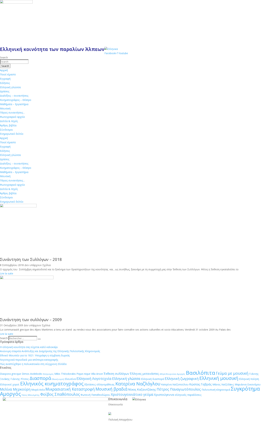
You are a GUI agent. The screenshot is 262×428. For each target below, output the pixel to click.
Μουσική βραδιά (111, 389)
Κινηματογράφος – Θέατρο (15, 100)
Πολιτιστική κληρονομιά (216, 389)
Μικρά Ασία (38, 389)
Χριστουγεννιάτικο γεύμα (132, 394)
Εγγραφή (5, 78)
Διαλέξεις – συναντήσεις (14, 95)
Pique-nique (83, 373)
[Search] (39, 339)
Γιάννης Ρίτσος (20, 379)
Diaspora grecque (10, 373)
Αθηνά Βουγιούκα (168, 374)
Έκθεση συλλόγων (116, 374)
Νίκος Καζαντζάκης (142, 389)
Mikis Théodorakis (65, 373)
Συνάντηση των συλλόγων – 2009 (31, 319)
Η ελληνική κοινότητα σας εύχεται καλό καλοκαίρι (29, 347)
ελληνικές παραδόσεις (188, 394)
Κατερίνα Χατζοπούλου (175, 384)
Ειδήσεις (5, 83)
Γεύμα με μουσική (232, 373)
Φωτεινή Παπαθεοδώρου (95, 394)
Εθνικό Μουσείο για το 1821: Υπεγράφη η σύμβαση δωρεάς (35, 355)
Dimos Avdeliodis (32, 373)
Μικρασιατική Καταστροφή (70, 389)
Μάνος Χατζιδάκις (223, 384)
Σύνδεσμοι (6, 129)
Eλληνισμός (48, 374)
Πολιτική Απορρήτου (120, 419)
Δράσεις (4, 91)
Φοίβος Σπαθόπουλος (60, 394)
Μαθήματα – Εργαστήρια (14, 104)
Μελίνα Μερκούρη (15, 389)
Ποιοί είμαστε (8, 74)
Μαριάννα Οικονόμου (248, 384)
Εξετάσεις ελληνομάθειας (99, 384)
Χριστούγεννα (164, 395)
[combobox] (14, 62)
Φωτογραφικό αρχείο (12, 116)
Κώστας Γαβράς (200, 384)
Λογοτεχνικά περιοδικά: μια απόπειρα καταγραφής (29, 359)
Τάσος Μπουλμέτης (31, 395)
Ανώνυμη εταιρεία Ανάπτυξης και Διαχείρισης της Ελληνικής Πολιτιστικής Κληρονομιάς (50, 351)
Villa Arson (97, 373)
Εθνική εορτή (58, 379)
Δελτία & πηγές (9, 121)
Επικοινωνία (115, 404)
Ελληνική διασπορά (152, 379)
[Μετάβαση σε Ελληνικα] (111, 49)
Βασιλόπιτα (200, 372)
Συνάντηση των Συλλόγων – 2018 (31, 259)
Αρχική (4, 70)
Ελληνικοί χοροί (9, 384)
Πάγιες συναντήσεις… (12, 112)
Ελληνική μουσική (218, 378)
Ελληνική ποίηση (249, 379)
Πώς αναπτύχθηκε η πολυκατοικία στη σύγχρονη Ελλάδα (33, 364)
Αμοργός (181, 374)
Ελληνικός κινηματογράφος (52, 383)
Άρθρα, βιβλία (8, 125)
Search (4, 338)
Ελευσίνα (70, 379)
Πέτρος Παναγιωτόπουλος (179, 389)
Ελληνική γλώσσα (10, 87)
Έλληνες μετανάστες (144, 374)
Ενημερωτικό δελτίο (11, 133)
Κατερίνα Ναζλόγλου (137, 383)
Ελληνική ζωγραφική (182, 378)
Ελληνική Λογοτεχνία (93, 378)
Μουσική (5, 108)
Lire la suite (6, 273)
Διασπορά (40, 378)
